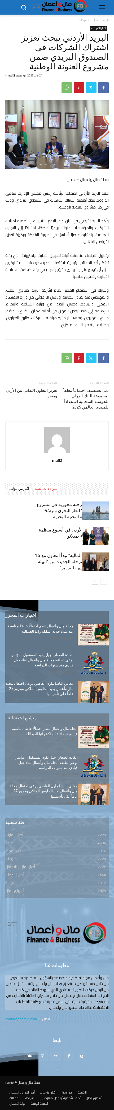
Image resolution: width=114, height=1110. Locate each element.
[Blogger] (82, 1056)
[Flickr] (55, 1056)
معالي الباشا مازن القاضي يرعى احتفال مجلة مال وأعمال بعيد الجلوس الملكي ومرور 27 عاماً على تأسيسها (39, 688)
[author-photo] (57, 452)
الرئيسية (104, 20)
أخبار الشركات (87, 20)
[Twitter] (91, 87)
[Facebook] (103, 87)
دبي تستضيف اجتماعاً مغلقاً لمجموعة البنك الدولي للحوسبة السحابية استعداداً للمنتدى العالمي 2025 (86, 399)
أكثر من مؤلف (19, 489)
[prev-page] (103, 581)
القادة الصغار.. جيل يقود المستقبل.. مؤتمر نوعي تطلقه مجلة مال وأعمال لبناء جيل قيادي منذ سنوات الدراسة (42, 660)
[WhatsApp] (67, 87)
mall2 (11, 75)
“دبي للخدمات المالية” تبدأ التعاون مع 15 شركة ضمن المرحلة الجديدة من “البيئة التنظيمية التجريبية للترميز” (72, 561)
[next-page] (95, 581)
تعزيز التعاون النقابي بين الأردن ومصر (31, 393)
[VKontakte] (29, 1056)
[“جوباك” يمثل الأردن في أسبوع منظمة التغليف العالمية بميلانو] (95, 536)
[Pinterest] (79, 87)
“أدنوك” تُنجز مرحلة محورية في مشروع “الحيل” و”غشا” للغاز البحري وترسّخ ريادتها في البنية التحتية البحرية (73, 510)
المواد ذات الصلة (46, 489)
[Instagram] (42, 1056)
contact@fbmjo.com (21, 1018)
